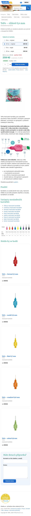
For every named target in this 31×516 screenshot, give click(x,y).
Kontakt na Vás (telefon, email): (12, 458)
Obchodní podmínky (14, 510)
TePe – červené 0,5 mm (10, 274)
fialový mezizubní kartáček (12, 217)
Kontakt (28, 508)
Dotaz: (5, 465)
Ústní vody (16, 17)
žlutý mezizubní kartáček (11, 213)
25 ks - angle (10, 51)
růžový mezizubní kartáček (12, 205)
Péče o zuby (24, 14)
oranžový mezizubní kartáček (13, 207)
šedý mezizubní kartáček (11, 219)
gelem (16, 182)
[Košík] (21, 2)
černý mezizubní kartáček (11, 221)
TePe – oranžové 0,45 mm (11, 398)
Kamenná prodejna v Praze (18, 508)
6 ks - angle (9, 47)
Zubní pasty (5, 19)
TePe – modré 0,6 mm (9, 315)
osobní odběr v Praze (13, 69)
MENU (26, 2)
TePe (15, 60)
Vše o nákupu (4, 510)
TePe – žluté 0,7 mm (9, 357)
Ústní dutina (15, 14)
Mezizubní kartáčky (7, 17)
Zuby (8, 14)
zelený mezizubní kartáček (12, 215)
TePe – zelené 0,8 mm (9, 439)
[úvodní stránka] (6, 2)
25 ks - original (10, 44)
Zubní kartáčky (25, 17)
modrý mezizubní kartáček (12, 211)
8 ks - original (10, 40)
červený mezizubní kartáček (12, 209)
